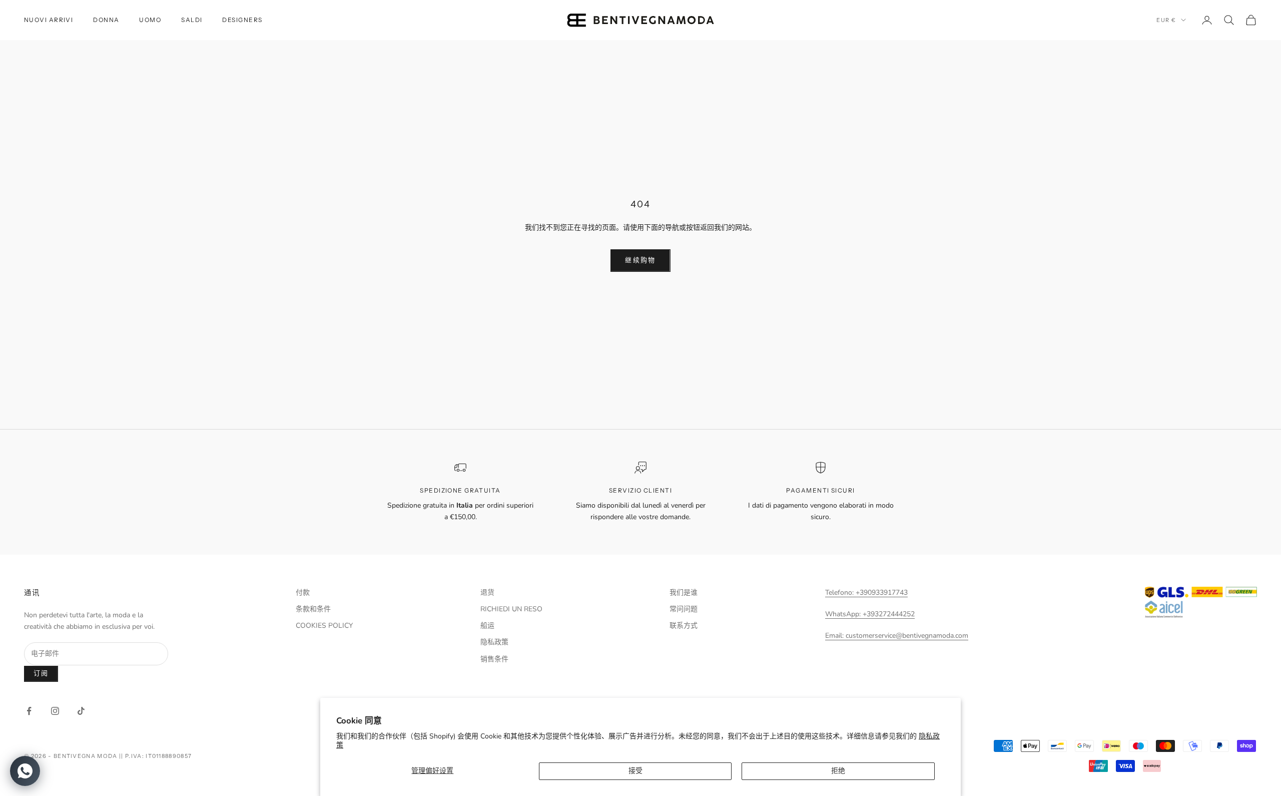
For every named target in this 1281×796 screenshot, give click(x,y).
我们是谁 (684, 592)
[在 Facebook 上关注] (29, 711)
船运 (487, 625)
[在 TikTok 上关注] (81, 711)
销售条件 (494, 659)
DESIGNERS (242, 20)
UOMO (150, 20)
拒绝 (838, 770)
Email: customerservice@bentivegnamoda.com (896, 635)
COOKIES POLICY (324, 625)
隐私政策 (494, 642)
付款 (303, 592)
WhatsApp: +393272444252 (870, 614)
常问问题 (684, 609)
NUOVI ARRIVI (48, 20)
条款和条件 (313, 609)
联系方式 (684, 625)
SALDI (191, 20)
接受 (635, 770)
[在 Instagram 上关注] (55, 711)
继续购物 (640, 260)
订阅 (41, 673)
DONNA (106, 20)
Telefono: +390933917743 (866, 592)
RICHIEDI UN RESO (511, 609)
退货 (487, 592)
